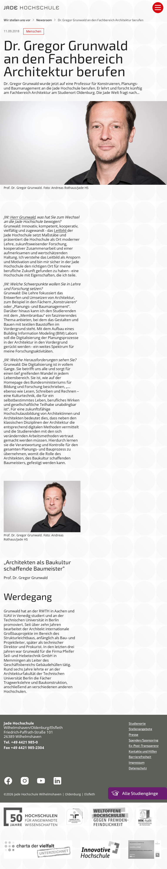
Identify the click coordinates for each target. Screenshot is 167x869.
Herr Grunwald (22, 217)
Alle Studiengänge (140, 793)
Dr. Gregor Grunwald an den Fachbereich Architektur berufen (100, 20)
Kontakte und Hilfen (143, 751)
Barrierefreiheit (140, 757)
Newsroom (44, 20)
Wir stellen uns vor (17, 20)
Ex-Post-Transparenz (144, 745)
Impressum (136, 762)
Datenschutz (138, 768)
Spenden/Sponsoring (143, 740)
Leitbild (60, 230)
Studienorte (137, 723)
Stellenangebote (140, 729)
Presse (133, 734)
